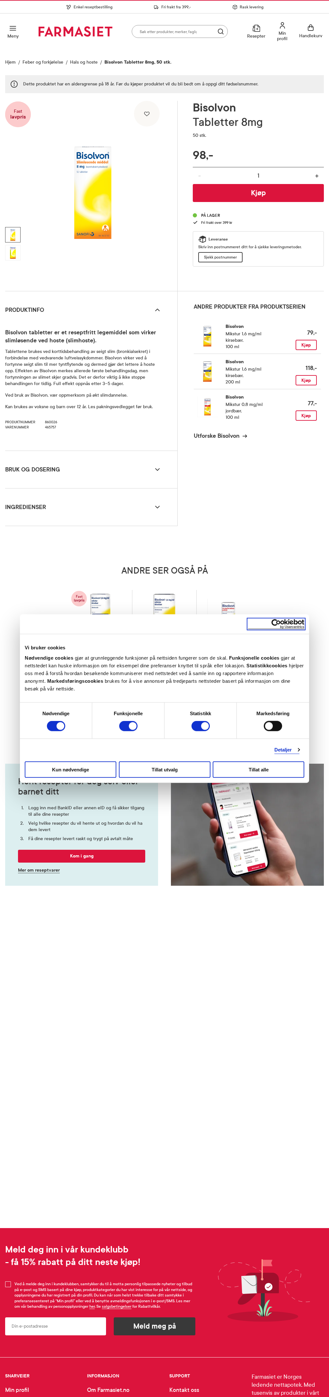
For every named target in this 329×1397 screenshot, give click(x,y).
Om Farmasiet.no (108, 1390)
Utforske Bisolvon (217, 436)
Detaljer (283, 749)
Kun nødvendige (70, 769)
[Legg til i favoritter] (147, 114)
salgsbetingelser (116, 1306)
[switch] (128, 726)
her (92, 1306)
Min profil (17, 1390)
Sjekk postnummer (220, 257)
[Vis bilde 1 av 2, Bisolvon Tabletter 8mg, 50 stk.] (13, 234)
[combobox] (180, 31)
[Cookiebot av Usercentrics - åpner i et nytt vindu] (276, 624)
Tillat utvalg (165, 769)
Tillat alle (259, 769)
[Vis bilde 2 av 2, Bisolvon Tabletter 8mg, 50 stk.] (13, 252)
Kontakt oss (184, 1390)
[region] (93, 193)
